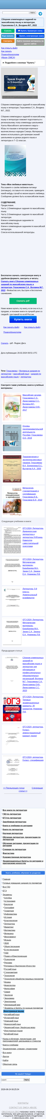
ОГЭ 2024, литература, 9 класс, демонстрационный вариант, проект (33, 731)
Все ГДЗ (6, 887)
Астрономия (9, 901)
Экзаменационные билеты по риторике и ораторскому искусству (23, 862)
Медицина (8, 933)
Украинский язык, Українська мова (19, 1027)
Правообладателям (12, 332)
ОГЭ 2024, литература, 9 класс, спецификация (33, 758)
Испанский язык (11, 1018)
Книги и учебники (10, 1045)
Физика (7, 982)
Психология (9, 959)
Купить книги (23, 319)
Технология (9, 976)
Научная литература (13, 833)
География (9, 908)
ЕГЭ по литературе (12, 818)
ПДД (6, 953)
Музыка (7, 940)
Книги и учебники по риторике (18, 826)
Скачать (8, 31)
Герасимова (11, 371)
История (8, 917)
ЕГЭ (5, 891)
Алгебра (8, 898)
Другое (6, 1056)
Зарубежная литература (14, 822)
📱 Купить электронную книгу (30, 36)
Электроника (10, 1002)
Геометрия (9, 911)
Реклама (8, 963)
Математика (9, 930)
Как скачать (6, 51)
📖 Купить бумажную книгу (30, 31)
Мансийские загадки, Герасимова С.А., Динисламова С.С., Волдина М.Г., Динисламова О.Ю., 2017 (32, 402)
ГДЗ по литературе (12, 814)
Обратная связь (10, 1064)
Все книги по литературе (15, 810)
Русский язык (10, 969)
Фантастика (8, 853)
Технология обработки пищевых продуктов (23, 979)
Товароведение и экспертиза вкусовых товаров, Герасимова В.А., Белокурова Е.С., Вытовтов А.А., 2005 (33, 463)
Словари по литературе (14, 849)
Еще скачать (7, 36)
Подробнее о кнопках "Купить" (20, 63)
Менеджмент (10, 937)
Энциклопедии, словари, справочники (20, 1049)
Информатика (10, 914)
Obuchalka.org (10, 1112)
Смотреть (7, 41)
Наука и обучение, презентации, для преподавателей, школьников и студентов (22, 1040)
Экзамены (7, 895)
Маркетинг (9, 927)
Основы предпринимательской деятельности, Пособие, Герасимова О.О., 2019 (33, 432)
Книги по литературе (13, 829)
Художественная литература (17, 857)
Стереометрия (10, 972)
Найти (5, 1060)
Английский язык (12, 1014)
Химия (7, 992)
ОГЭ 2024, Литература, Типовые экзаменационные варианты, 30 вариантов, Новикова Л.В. (33, 704)
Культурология (10, 921)
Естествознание (11, 950)
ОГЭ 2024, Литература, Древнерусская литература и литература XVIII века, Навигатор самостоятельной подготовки (33, 537)
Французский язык (12, 1024)
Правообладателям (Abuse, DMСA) (10, 56)
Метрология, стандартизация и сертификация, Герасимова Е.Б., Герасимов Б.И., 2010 (32, 494)
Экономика (9, 998)
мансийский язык (21, 374)
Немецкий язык (11, 1021)
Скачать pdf (23, 301)
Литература (9, 924)
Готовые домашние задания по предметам (22, 883)
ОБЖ (6, 943)
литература (26, 377)
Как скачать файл (11, 327)
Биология (8, 904)
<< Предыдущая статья (13, 788)
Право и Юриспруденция (15, 956)
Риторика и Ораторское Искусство (19, 966)
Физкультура (9, 985)
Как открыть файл (9, 48)
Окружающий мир (12, 1005)
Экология (8, 995)
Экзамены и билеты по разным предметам (23, 1008)
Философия (9, 989)
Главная (6, 879)
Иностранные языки (13, 1031)
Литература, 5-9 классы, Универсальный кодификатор (30, 593)
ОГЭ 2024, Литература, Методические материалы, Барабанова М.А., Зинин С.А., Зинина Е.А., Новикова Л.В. (33, 566)
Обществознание (12, 946)
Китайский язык (11, 1034)
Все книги (7, 1053)
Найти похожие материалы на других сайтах (30, 42)
